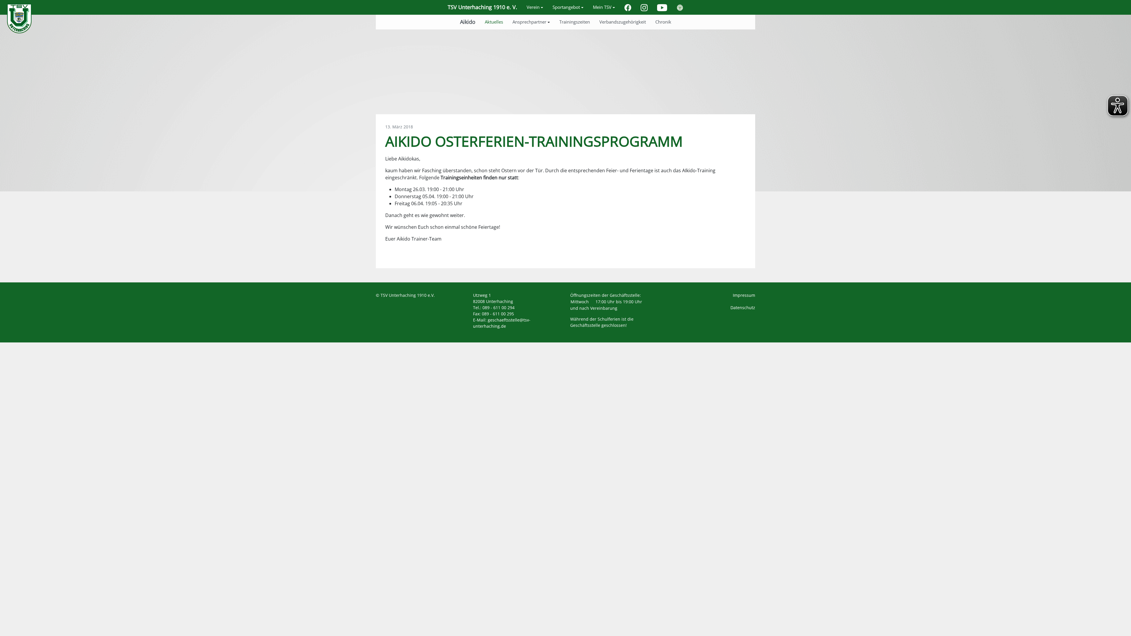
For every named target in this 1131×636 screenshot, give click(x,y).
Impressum (744, 295)
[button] (535, 7)
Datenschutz (742, 307)
